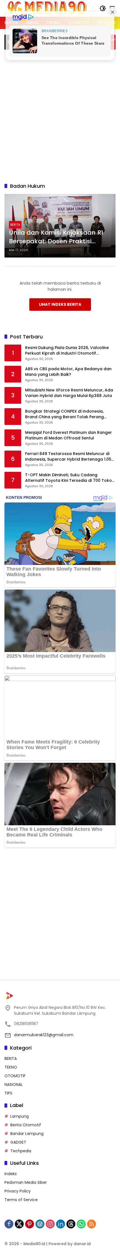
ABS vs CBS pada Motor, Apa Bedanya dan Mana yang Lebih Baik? (68, 371)
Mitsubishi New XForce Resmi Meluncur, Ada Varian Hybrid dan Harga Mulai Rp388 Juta (69, 393)
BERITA (15, 224)
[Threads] (70, 1223)
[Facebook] (8, 1223)
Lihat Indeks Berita (60, 304)
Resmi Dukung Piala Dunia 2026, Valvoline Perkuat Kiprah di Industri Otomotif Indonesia (67, 350)
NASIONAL (13, 1084)
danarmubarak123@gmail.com (43, 1035)
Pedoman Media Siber (25, 1182)
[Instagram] (50, 1223)
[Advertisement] (60, 115)
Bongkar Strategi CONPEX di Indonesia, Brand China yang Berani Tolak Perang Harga (64, 414)
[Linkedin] (60, 1223)
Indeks (10, 1174)
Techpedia (20, 1151)
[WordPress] (39, 1223)
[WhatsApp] (81, 1223)
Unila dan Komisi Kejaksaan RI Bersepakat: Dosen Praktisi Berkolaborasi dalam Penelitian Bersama (57, 237)
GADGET (18, 1142)
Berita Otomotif (25, 1125)
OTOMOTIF (15, 1076)
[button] (102, 8)
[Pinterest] (29, 1223)
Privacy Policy (17, 1191)
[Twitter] (19, 1223)
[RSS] (91, 1223)
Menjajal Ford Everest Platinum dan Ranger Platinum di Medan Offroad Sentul (68, 435)
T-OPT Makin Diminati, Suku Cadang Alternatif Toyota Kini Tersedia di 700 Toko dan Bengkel (68, 477)
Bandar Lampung (27, 1133)
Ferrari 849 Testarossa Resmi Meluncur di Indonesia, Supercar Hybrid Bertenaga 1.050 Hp (69, 456)
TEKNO (10, 1067)
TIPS (8, 1093)
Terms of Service (21, 1199)
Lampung (19, 1116)
